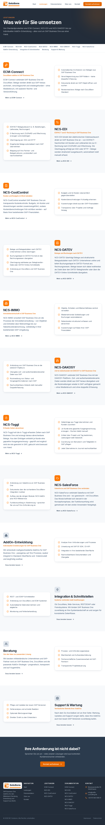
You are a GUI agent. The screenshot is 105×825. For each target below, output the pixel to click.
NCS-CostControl (30, 47)
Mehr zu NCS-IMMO (12, 336)
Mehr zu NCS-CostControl (15, 218)
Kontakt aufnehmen (92, 4)
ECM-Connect (8, 47)
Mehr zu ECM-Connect (13, 98)
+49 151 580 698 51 (94, 798)
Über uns (68, 4)
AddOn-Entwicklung (10, 49)
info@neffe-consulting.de (92, 793)
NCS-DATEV (43, 47)
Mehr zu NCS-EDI (63, 161)
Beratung (45, 49)
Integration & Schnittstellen (30, 49)
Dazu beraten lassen (12, 565)
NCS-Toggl (76, 47)
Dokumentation (56, 4)
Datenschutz (97, 818)
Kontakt (77, 4)
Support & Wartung (58, 49)
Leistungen (43, 4)
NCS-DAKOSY (65, 47)
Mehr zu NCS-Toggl (12, 453)
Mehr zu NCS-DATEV (64, 278)
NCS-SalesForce (88, 47)
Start (34, 4)
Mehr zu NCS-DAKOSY (65, 393)
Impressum (87, 818)
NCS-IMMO (54, 47)
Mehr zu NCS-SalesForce (66, 511)
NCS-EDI (19, 47)
